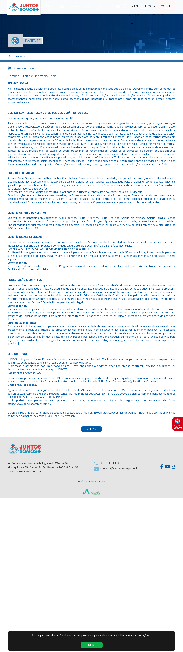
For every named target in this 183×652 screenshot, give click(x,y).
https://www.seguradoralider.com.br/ (29, 404)
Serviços (149, 6)
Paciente (165, 6)
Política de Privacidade (91, 481)
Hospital (133, 6)
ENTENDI (91, 645)
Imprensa (133, 15)
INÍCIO (10, 56)
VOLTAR (91, 429)
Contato (133, 23)
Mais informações (138, 635)
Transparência (154, 15)
